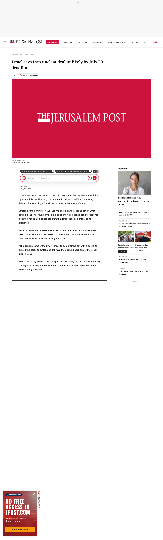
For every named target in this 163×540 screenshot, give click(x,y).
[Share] (14, 75)
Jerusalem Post (17, 54)
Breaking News (29, 54)
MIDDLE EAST (98, 42)
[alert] (20, 514)
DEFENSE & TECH (138, 42)
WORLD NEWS (83, 42)
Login (155, 42)
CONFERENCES (52, 42)
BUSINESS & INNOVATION (117, 42)
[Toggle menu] (5, 42)
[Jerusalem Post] (25, 42)
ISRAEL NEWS (68, 42)
